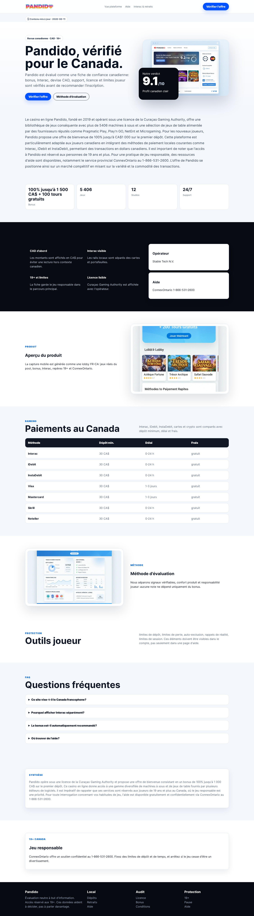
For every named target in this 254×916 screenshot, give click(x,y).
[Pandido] (39, 6)
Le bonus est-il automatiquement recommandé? (64, 725)
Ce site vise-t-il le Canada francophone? (58, 699)
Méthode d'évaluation (71, 96)
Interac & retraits (143, 6)
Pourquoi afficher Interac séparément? (57, 712)
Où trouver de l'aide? (45, 738)
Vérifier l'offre (215, 6)
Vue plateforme (113, 6)
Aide (127, 6)
